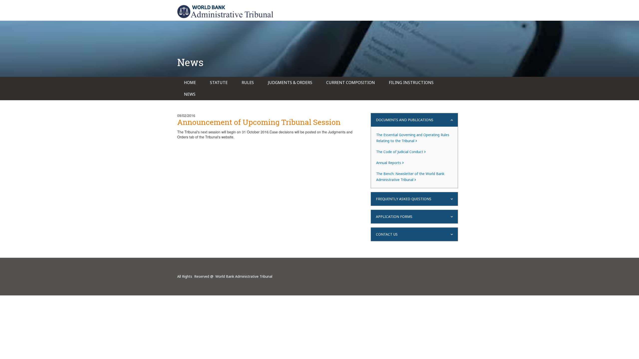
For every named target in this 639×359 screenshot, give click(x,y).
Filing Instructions (411, 82)
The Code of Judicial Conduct (399, 151)
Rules (248, 82)
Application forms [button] (394, 216)
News (189, 94)
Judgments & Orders (290, 82)
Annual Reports (388, 162)
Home (190, 82)
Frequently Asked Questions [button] (403, 198)
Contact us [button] (387, 234)
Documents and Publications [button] (404, 119)
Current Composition (350, 82)
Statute (219, 82)
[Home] (225, 11)
